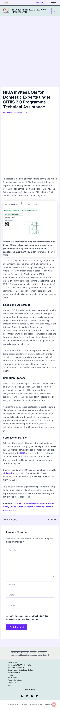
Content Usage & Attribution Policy (20, 670)
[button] (40, 3)
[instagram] (32, 696)
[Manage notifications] (54, 704)
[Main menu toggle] (54, 11)
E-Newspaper (13, 662)
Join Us (10, 675)
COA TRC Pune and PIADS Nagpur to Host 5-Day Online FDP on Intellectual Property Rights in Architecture (29, 506)
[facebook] (22, 696)
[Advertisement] (30, 55)
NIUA (22, 453)
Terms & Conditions (15, 680)
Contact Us (12, 683)
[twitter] (27, 696)
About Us (11, 685)
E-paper (52, 3)
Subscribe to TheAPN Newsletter (19, 665)
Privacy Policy (13, 678)
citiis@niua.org (10, 473)
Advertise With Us (14, 673)
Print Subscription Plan (16, 667)
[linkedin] (36, 696)
